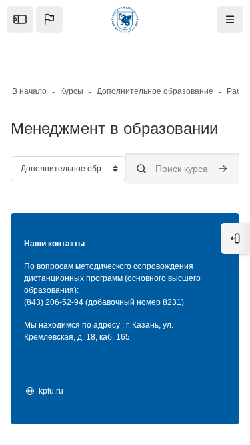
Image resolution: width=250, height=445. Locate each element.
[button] (49, 19)
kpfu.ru (51, 391)
